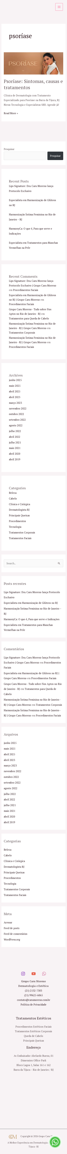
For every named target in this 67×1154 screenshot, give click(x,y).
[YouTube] (33, 973)
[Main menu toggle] (59, 7)
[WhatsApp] (44, 973)
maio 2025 (14, 385)
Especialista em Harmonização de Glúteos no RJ (31, 603)
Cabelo (13, 498)
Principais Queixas (19, 515)
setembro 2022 (17, 419)
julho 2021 (15, 442)
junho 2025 (15, 380)
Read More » (11, 113)
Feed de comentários (15, 933)
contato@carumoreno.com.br (33, 1000)
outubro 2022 (16, 414)
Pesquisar (9, 149)
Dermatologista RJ (19, 509)
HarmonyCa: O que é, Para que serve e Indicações (31, 619)
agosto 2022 (16, 425)
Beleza (12, 492)
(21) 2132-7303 (33, 990)
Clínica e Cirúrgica (19, 504)
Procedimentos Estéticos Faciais (33, 1026)
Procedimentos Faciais (25, 290)
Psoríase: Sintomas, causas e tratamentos (33, 84)
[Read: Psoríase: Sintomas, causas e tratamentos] (33, 63)
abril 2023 (14, 397)
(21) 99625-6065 (33, 995)
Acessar (8, 922)
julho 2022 (15, 431)
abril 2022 (14, 436)
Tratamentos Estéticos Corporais (33, 1031)
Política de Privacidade (33, 1004)
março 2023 (15, 402)
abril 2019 (14, 459)
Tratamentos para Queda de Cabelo (29, 318)
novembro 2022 (17, 408)
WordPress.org (12, 939)
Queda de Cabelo (33, 1036)
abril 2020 (14, 453)
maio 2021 (14, 448)
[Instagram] (23, 973)
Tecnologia (15, 526)
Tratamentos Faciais (20, 538)
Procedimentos (17, 521)
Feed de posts (11, 928)
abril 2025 (14, 391)
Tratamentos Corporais (22, 332)
